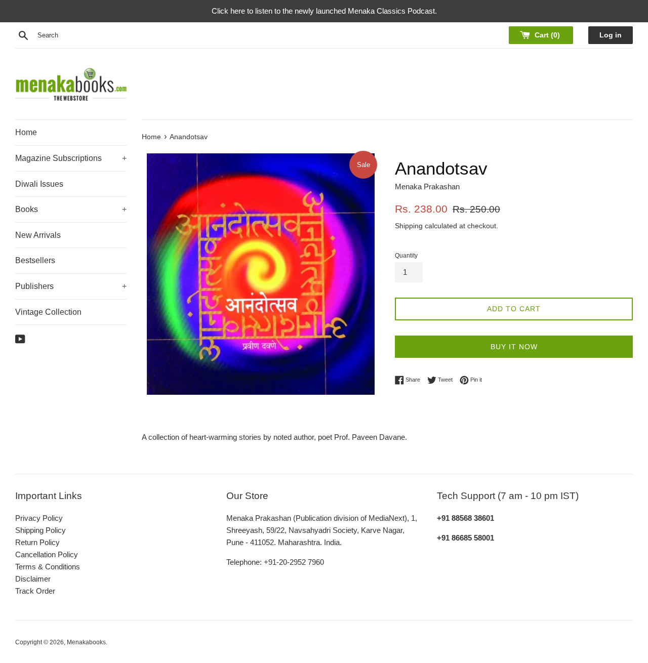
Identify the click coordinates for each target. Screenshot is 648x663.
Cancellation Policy (46, 554)
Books (71, 209)
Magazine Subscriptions (71, 158)
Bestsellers (35, 260)
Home (26, 132)
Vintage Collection (48, 312)
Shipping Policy (40, 530)
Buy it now (514, 347)
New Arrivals (38, 235)
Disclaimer (33, 578)
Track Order (35, 591)
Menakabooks (86, 642)
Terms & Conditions (47, 566)
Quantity (406, 255)
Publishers (71, 286)
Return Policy (37, 542)
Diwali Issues (39, 184)
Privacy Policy (39, 518)
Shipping (409, 226)
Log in (610, 35)
